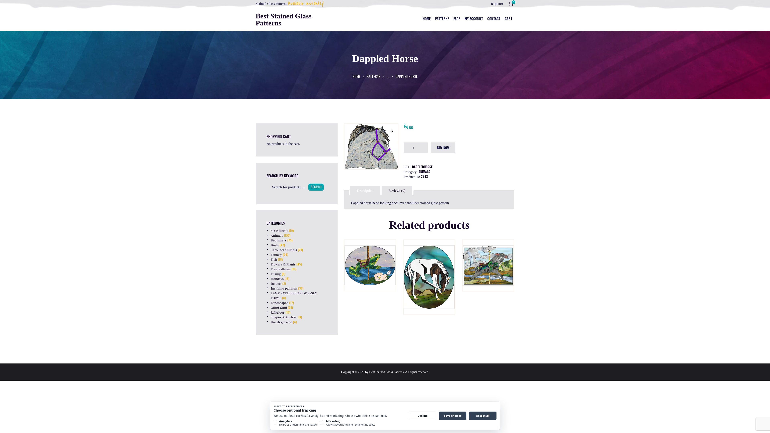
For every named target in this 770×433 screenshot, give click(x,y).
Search (316, 187)
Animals (424, 171)
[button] (391, 130)
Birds (275, 245)
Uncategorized (281, 322)
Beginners (279, 240)
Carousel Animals (284, 250)
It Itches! (429, 262)
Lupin (488, 262)
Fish (274, 259)
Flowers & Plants (283, 264)
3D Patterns (279, 231)
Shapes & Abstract (284, 317)
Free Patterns (281, 269)
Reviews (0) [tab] (396, 191)
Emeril (370, 262)
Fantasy (276, 255)
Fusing (276, 274)
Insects (276, 284)
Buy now (443, 147)
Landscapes (279, 303)
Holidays (277, 279)
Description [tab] (365, 191)
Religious (278, 312)
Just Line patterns (284, 288)
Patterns (373, 76)
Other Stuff (279, 308)
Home (356, 76)
